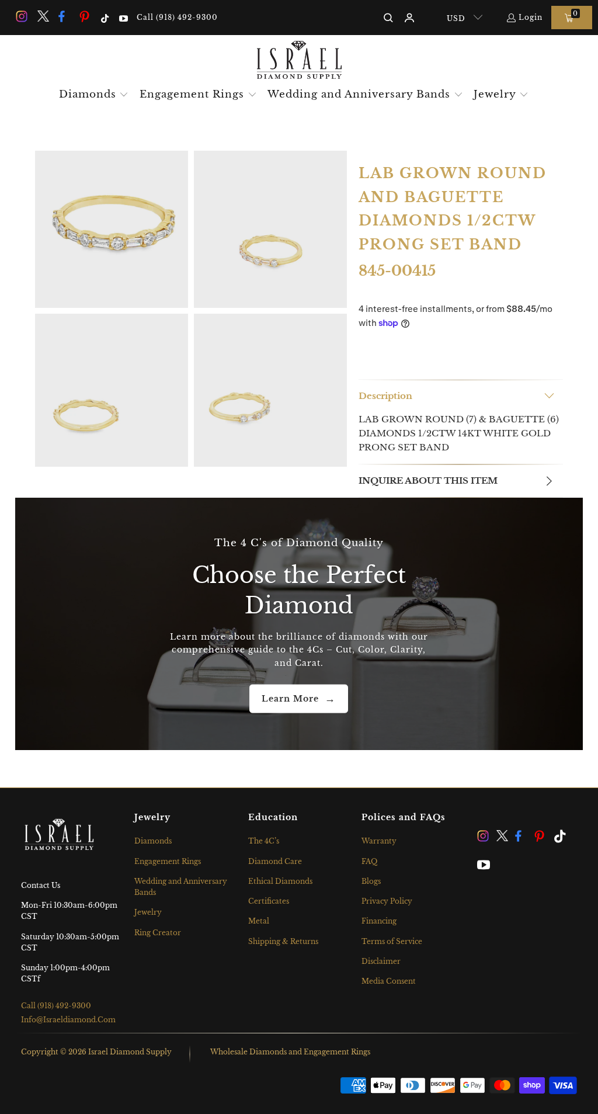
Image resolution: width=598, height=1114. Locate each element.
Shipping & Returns (283, 941)
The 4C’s (263, 841)
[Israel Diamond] (299, 61)
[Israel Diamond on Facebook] (63, 17)
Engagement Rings (167, 861)
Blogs (371, 881)
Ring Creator (157, 932)
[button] (94, 95)
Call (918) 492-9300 (177, 17)
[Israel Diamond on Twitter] (42, 17)
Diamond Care (275, 861)
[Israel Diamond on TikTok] (104, 17)
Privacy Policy (386, 901)
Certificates (268, 901)
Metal (258, 921)
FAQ (369, 861)
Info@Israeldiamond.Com (68, 1019)
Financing (379, 921)
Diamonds (153, 841)
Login (531, 17)
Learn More (290, 698)
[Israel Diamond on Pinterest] (84, 17)
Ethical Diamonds (280, 881)
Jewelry (148, 912)
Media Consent (388, 981)
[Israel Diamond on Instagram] (21, 17)
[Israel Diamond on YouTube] (122, 17)
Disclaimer (381, 961)
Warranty (379, 841)
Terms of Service (391, 941)
